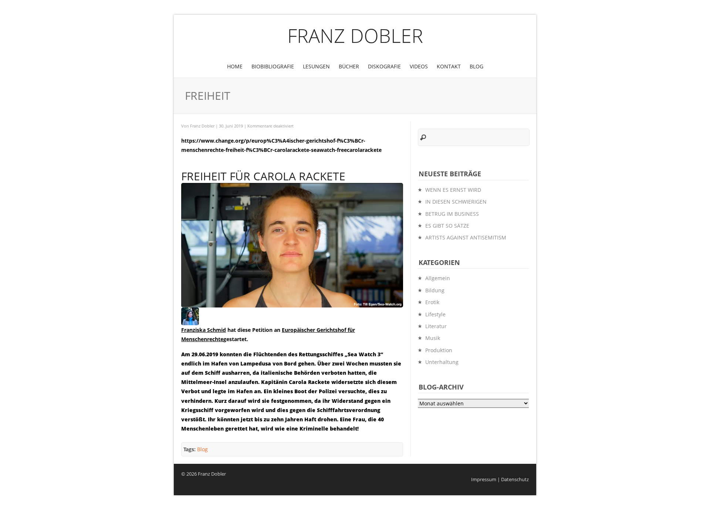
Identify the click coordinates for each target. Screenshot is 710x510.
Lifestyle (435, 314)
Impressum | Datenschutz (500, 479)
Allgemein (437, 278)
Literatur (436, 326)
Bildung (434, 290)
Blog (476, 66)
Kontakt (449, 66)
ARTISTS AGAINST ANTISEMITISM (465, 237)
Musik (432, 337)
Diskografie (384, 66)
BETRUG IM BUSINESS (452, 213)
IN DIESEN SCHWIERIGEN (456, 201)
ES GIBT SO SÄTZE (447, 225)
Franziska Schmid (203, 329)
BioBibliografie (272, 66)
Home (235, 66)
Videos (419, 66)
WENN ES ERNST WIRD (453, 189)
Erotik (432, 302)
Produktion (438, 350)
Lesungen (316, 66)
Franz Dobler (355, 35)
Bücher (349, 66)
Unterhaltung (442, 362)
